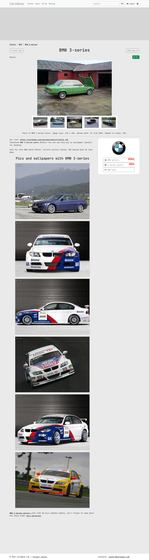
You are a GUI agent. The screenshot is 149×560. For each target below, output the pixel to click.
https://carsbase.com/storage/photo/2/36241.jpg (44, 139)
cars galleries (33, 516)
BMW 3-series (31, 44)
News (38, 4)
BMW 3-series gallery (21, 513)
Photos (30, 4)
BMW (20, 44)
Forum (44, 4)
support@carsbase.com (118, 557)
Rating (52, 4)
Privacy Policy (40, 557)
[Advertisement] (74, 23)
